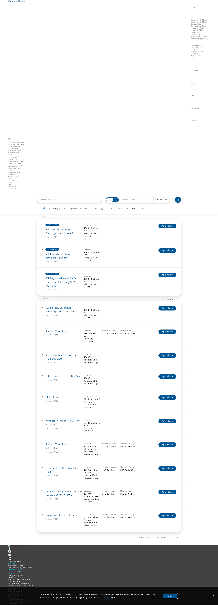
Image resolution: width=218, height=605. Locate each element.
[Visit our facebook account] (9, 549)
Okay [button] (170, 596)
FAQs (193, 49)
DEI (192, 95)
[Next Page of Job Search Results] (177, 537)
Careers (193, 83)
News (10, 154)
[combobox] (69, 200)
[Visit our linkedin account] (9, 555)
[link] (109, 231)
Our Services (195, 32)
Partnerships (195, 108)
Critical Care (195, 35)
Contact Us (195, 121)
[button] (109, 142)
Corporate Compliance (199, 26)
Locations (194, 70)
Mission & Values (197, 30)
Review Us (194, 53)
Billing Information (197, 47)
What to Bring (196, 55)
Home (193, 7)
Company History (197, 24)
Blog (192, 58)
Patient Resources (197, 45)
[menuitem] (109, 140)
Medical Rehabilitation (199, 37)
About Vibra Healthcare (199, 20)
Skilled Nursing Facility (199, 39)
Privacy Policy (103, 597)
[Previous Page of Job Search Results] (172, 537)
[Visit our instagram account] (9, 559)
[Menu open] (9, 138)
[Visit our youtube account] (9, 552)
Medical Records (197, 51)
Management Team (197, 28)
